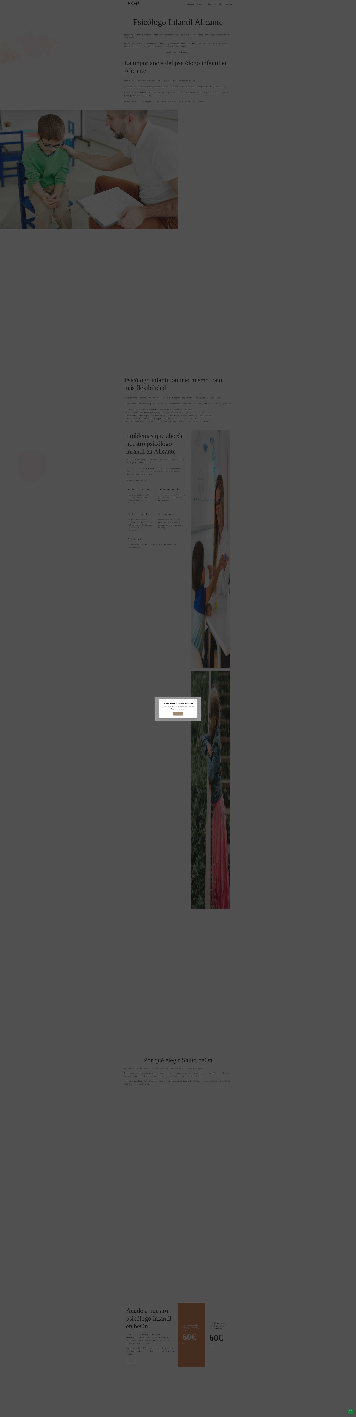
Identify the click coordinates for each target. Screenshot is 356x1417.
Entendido (178, 713)
